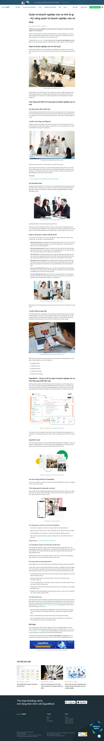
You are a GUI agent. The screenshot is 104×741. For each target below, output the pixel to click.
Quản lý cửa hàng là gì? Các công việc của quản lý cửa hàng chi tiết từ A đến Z (52, 686)
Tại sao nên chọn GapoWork (29, 7)
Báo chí (65, 7)
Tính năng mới (50, 720)
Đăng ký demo (84, 7)
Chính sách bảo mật (69, 722)
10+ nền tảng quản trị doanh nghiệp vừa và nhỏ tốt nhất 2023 (44, 179)
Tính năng (17, 7)
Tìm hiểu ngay (65, 2)
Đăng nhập (75, 7)
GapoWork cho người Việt (50, 7)
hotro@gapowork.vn (61, 735)
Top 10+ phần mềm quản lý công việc (46, 540)
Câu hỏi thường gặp (69, 719)
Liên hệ (66, 717)
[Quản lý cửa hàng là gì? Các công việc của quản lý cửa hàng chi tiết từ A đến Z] (52, 672)
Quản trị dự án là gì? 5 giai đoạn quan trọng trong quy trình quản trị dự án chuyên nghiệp (75, 686)
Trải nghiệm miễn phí (95, 7)
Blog (60, 7)
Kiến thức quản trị (36, 26)
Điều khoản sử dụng (69, 720)
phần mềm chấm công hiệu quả (50, 604)
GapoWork (41, 40)
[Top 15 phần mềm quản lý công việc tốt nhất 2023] (28, 672)
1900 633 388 (51, 735)
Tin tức (39, 7)
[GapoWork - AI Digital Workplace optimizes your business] (6, 7)
